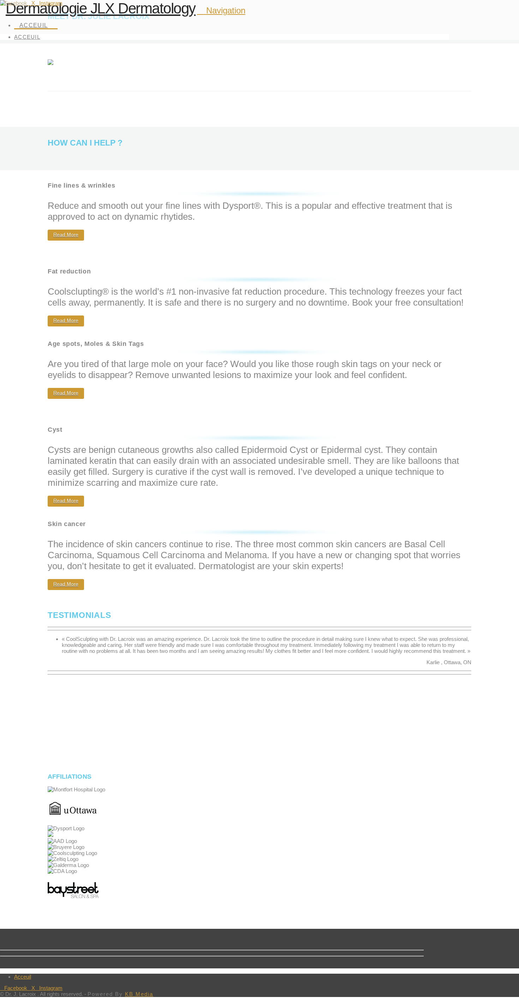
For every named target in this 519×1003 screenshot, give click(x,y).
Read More (65, 234)
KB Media (139, 994)
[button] (221, 10)
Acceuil (22, 977)
